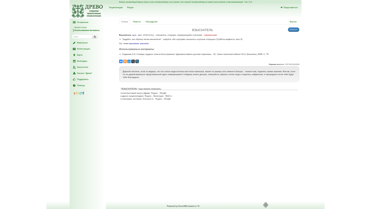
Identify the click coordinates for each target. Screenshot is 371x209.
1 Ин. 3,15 (248, 2)
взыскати (144, 43)
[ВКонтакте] (121, 61)
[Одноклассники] (125, 61)
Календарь (82, 60)
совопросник (210, 34)
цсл (134, 34)
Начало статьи (80, 27)
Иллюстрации (83, 48)
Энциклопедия (116, 7)
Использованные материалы (87, 30)
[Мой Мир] (129, 61)
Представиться (290, 7)
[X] (133, 61)
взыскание (134, 43)
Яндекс (154, 92)
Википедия (158, 95)
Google (163, 92)
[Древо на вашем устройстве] (265, 206)
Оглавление (82, 22)
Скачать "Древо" (84, 73)
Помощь (81, 85)
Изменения (82, 42)
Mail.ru (169, 95)
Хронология (82, 66)
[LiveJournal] (137, 61)
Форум (130, 7)
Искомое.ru (148, 98)
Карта (79, 54)
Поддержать (83, 79)
